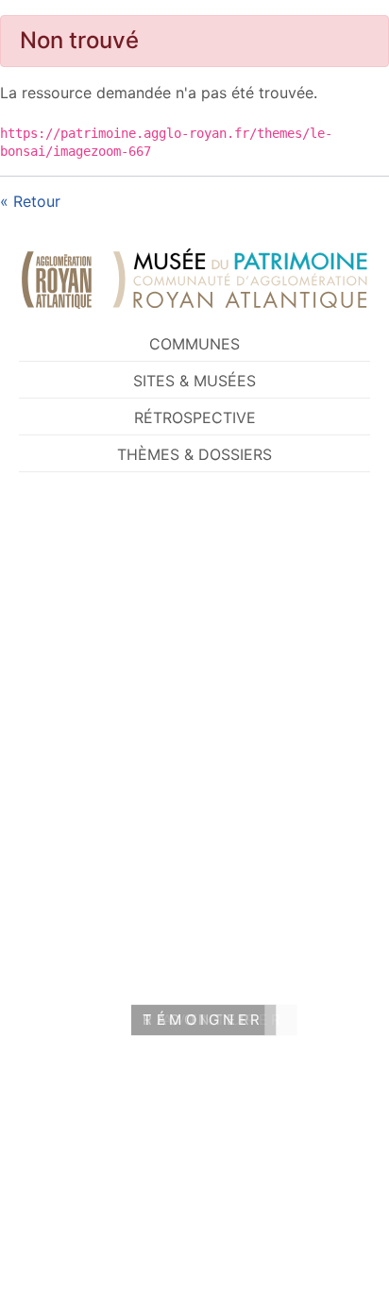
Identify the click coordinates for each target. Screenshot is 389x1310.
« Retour (30, 201)
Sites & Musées (194, 380)
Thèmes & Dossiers (194, 454)
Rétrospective (195, 417)
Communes (194, 343)
